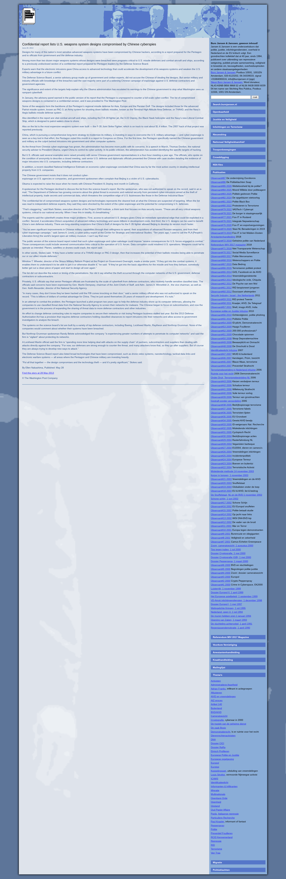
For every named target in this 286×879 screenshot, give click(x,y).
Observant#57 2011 (221, 307)
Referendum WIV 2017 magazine (228, 244)
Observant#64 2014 (221, 276)
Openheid (216, 802)
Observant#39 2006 (221, 397)
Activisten (216, 681)
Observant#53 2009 (221, 326)
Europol (215, 763)
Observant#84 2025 (221, 190)
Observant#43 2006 (221, 381)
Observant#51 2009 (221, 334)
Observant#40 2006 (221, 393)
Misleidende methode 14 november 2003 (232, 471)
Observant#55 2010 (221, 319)
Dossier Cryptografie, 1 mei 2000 (228, 553)
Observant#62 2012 (221, 283)
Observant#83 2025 (221, 193)
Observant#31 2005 (221, 432)
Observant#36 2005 (221, 412)
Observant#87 (218, 178)
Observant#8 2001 (220, 537)
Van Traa (215, 853)
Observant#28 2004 (221, 444)
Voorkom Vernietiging (225, 644)
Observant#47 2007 (221, 354)
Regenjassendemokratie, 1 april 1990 (230, 627)
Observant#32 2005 (221, 428)
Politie (214, 829)
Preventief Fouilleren (222, 833)
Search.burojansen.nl (225, 104)
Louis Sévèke (218, 774)
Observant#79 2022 (221, 209)
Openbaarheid (221, 111)
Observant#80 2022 (221, 205)
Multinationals (218, 794)
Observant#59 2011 (221, 299)
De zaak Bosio (218, 727)
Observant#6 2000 (220, 565)
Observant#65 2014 (221, 272)
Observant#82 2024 (221, 197)
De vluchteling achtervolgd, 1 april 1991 (231, 623)
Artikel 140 (216, 704)
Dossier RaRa (218, 747)
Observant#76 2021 (221, 221)
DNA (213, 739)
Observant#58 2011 (221, 303)
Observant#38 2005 (221, 405)
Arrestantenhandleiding (223, 236)
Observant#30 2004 (221, 436)
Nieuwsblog (219, 134)
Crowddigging (221, 157)
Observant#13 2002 (221, 518)
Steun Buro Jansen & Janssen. (227, 82)
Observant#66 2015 (221, 268)
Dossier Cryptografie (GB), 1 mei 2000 (231, 557)
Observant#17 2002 (221, 502)
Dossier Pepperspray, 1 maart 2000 (229, 561)
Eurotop (215, 767)
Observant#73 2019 (221, 233)
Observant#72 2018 (221, 240)
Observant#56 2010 (221, 315)
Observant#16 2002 (221, 506)
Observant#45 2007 (221, 361)
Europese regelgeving (222, 759)
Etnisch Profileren (220, 751)
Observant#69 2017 (221, 256)
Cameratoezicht (219, 716)
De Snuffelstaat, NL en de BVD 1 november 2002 (236, 495)
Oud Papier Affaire (220, 809)
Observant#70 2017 (221, 252)
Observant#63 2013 (221, 279)
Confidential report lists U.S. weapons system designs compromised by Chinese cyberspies (89, 44)
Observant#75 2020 (221, 225)
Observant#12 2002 (221, 522)
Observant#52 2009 (221, 330)
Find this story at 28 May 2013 (38, 373)
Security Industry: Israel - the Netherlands (232, 295)
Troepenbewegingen (224, 149)
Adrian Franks (218, 688)
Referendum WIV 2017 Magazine (231, 637)
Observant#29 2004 (221, 440)
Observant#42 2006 (221, 385)
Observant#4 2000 (220, 573)
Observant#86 (218, 182)
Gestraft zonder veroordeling (226, 401)
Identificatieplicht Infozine (224, 350)
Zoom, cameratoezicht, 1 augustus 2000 (232, 545)
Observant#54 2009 (221, 322)
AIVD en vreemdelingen (223, 696)
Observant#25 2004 (221, 455)
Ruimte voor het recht (222, 373)
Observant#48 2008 (221, 346)
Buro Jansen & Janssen (223, 72)
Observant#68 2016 (221, 260)
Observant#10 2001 (221, 530)
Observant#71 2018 (221, 248)
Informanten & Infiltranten (224, 786)
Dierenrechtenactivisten (223, 735)
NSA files (218, 164)
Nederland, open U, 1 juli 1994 (227, 612)
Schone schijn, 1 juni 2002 (224, 498)
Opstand (215, 806)
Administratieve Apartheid (224, 684)
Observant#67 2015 (221, 264)
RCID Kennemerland (222, 837)
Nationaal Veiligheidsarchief (228, 142)
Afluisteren (216, 692)
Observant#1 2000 (220, 584)
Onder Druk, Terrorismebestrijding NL (230, 377)
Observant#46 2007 (221, 358)
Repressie (216, 841)
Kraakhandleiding (223, 660)
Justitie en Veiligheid (225, 119)
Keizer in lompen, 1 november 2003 (229, 475)
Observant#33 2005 (221, 424)
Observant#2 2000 (220, 580)
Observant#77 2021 (221, 217)
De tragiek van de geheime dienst (228, 723)
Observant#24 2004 (221, 459)
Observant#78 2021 (221, 213)
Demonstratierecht (220, 731)
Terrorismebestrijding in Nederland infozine (233, 369)
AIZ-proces (216, 700)
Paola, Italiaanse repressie (225, 813)
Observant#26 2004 (221, 451)
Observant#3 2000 (220, 577)
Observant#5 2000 (220, 569)
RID (213, 845)
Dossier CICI (217, 743)
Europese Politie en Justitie (225, 755)
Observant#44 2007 (221, 365)
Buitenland (216, 708)
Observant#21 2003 (221, 479)
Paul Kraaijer (217, 821)
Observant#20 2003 (221, 483)
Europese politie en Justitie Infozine (229, 311)
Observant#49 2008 (221, 342)
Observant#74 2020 (221, 229)
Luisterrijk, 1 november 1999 (226, 588)
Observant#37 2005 (221, 408)
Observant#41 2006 (221, 389)
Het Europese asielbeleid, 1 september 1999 (234, 596)
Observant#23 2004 (221, 463)
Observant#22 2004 (221, 467)
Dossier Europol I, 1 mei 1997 (226, 604)
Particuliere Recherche (223, 817)
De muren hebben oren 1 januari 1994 (231, 616)
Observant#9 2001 (220, 533)
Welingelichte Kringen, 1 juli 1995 (228, 608)
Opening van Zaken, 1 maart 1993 (229, 620)
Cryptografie (217, 720)
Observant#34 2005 (221, 420)
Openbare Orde (219, 798)
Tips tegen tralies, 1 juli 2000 (226, 549)
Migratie (215, 790)
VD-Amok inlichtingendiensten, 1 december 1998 (236, 600)
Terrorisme (216, 849)
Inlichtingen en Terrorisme (227, 127)
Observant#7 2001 (220, 541)
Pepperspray (217, 825)
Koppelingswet (218, 770)
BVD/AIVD (216, 712)
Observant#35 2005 (221, 416)
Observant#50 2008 (221, 338)
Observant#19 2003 (221, 487)
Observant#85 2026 (221, 186)
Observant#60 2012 (221, 291)
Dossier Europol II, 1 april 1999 (227, 592)
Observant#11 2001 (221, 526)
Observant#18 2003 (221, 491)
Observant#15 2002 (221, 510)
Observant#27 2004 (221, 447)
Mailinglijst (219, 667)
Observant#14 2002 (221, 514)
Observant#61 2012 (221, 287)
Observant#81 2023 (221, 201)
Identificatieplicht (219, 782)
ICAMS (214, 778)
